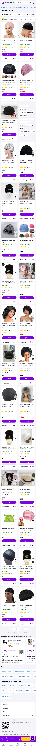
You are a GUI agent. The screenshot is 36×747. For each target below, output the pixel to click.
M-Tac (9, 690)
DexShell (21, 685)
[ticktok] (12, 732)
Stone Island (18, 690)
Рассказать (26, 739)
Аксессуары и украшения (20, 7)
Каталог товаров (6, 7)
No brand (12, 685)
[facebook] (6, 732)
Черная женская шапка (23, 676)
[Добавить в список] (15, 35)
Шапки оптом (6, 696)
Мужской (23, 19)
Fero (3, 690)
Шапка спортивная (7, 676)
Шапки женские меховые (22, 671)
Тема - (8, 720)
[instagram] (9, 732)
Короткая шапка (6, 671)
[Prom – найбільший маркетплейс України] (2, 2)
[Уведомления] (33, 2)
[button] (9, 54)
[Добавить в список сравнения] (15, 32)
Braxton (4, 685)
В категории (8, 2)
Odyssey (29, 685)
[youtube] (3, 732)
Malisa (27, 690)
